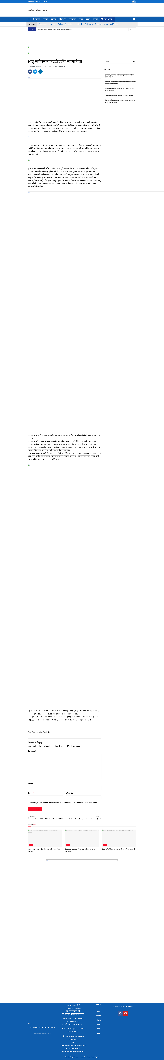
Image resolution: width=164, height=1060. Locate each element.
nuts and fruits (111, 24)
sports (99, 24)
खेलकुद (95, 19)
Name (31, 783)
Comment (33, 751)
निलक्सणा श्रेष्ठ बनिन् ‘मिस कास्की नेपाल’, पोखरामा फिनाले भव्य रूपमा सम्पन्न (55, 29)
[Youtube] (125, 1013)
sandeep (43, 24)
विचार (81, 19)
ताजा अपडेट (108, 19)
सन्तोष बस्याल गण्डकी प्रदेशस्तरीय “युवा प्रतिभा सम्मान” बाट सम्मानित (44, 850)
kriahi (53, 24)
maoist (69, 24)
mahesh (79, 24)
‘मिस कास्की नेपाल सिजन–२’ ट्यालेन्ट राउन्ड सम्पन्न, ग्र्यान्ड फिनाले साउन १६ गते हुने (120, 101)
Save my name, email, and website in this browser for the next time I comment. (63, 802)
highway (89, 24)
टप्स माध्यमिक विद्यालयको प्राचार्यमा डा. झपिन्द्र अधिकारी (119, 95)
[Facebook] (120, 1013)
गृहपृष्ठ (37, 19)
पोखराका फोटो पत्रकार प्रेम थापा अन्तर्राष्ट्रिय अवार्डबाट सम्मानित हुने (80, 850)
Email (31, 793)
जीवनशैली (62, 19)
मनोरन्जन (72, 19)
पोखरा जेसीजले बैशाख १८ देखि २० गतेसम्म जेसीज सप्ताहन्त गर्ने (118, 849)
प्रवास (88, 19)
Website (69, 793)
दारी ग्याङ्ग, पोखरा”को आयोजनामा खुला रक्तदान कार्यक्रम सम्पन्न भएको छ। (119, 76)
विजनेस (53, 19)
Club (61, 24)
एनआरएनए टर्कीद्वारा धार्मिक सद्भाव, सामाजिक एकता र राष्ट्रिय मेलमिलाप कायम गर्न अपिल (120, 83)
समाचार (45, 19)
